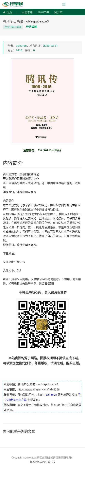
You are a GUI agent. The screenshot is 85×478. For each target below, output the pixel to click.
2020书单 (43, 12)
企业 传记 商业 (13, 27)
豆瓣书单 (27, 12)
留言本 (58, 12)
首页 (9, 12)
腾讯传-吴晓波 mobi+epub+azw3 (26, 21)
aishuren (21, 46)
